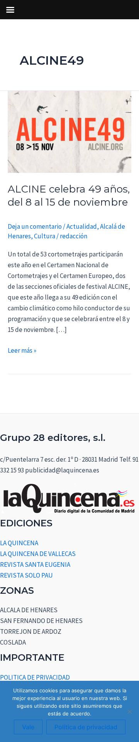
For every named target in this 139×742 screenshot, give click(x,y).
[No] (129, 711)
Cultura (44, 236)
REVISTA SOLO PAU (26, 575)
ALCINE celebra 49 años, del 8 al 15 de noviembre (69, 195)
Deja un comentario (35, 226)
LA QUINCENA (19, 543)
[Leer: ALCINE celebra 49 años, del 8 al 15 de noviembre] (69, 131)
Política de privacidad (85, 727)
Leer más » (22, 350)
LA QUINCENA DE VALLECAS (38, 553)
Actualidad (81, 226)
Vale (28, 727)
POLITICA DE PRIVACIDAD (35, 677)
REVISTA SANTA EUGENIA (35, 564)
